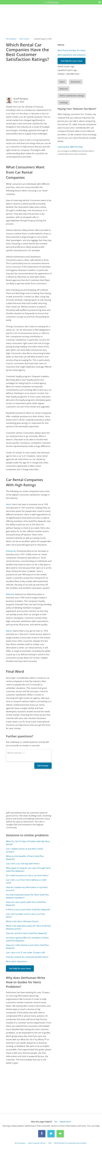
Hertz (8, 504)
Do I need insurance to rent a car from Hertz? (27, 875)
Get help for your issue (20, 968)
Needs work (65, 1121)
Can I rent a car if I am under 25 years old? (25, 952)
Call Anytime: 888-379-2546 (70, 147)
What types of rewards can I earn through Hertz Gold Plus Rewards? (28, 869)
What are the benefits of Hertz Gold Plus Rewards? (25, 857)
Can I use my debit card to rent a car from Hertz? (25, 915)
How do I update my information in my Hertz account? (27, 889)
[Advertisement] (29, 80)
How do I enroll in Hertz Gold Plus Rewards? (26, 933)
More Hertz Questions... (17, 961)
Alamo (9, 630)
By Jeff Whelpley (20, 98)
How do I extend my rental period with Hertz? (27, 957)
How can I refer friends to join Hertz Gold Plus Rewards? (27, 946)
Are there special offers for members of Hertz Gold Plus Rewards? (27, 939)
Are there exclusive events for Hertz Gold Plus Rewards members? (27, 896)
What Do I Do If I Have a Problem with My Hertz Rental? (28, 843)
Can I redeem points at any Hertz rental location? (24, 850)
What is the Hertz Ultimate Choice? (22, 921)
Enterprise (11, 551)
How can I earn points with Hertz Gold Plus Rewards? (26, 903)
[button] (99, 2)
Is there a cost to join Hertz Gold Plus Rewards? (28, 909)
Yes (55, 1121)
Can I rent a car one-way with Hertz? (23, 863)
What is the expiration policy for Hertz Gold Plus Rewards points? (28, 927)
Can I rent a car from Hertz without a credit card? (26, 881)
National (10, 594)
